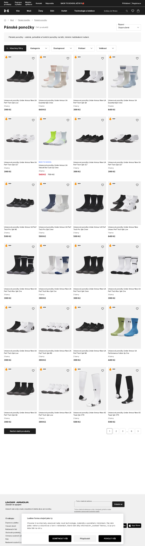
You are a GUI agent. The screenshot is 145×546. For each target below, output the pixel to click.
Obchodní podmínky (13, 532)
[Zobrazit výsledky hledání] (127, 11)
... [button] (127, 431)
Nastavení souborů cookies (15, 542)
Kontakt (39, 3)
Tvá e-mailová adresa (84, 501)
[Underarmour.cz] (6, 10)
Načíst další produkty (20, 431)
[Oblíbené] (132, 10)
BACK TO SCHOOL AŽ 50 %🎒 (72, 3)
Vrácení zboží (10, 526)
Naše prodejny (7, 3)
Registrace (136, 3)
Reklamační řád (11, 529)
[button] (138, 431)
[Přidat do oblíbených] (33, 58)
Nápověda (50, 3)
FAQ (6, 539)
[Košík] (138, 10)
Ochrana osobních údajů (14, 536)
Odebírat (118, 504)
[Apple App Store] (134, 525)
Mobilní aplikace (28, 3)
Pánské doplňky (24, 20)
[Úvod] (5, 20)
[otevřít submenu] (21, 11)
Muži (12, 20)
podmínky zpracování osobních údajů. (87, 511)
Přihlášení (126, 3)
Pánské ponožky (40, 20)
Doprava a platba (18, 3)
